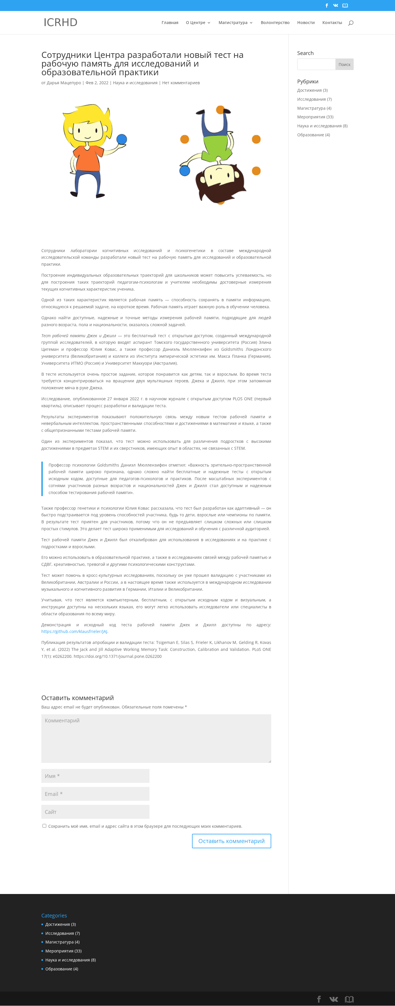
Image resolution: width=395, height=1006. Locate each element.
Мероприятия (311, 117)
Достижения (309, 90)
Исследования (311, 99)
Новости (306, 23)
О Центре (195, 23)
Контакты (332, 23)
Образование (310, 134)
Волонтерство (275, 23)
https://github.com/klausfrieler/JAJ (74, 631)
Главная (170, 23)
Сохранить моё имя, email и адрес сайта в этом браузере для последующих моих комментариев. (145, 826)
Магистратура (311, 108)
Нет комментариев (181, 82)
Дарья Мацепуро (64, 82)
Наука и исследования (135, 82)
